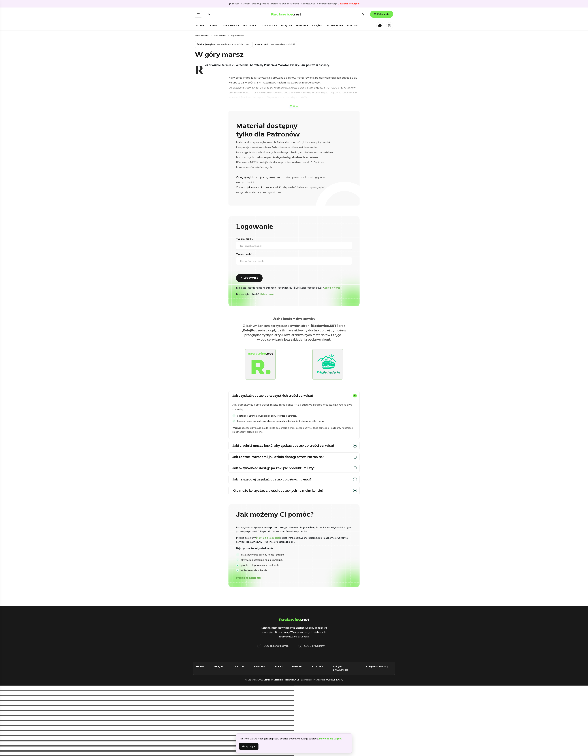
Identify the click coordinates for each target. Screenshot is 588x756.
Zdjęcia (286, 25)
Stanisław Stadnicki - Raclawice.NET (282, 680)
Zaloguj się (383, 14)
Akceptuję (247, 746)
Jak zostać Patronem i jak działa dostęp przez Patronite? (278, 457)
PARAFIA (297, 666)
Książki (317, 25)
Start (200, 25)
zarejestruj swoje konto (269, 177)
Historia (249, 25)
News (213, 25)
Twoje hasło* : (245, 254)
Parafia (301, 25)
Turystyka (267, 25)
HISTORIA (259, 666)
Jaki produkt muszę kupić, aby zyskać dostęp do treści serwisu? (283, 445)
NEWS (200, 666)
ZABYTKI (238, 666)
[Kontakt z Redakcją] (268, 537)
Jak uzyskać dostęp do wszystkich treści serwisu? (273, 395)
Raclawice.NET (202, 35)
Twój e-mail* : (244, 239)
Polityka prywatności (340, 668)
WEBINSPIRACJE (334, 680)
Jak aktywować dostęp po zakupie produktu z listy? (273, 468)
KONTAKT (317, 666)
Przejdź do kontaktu (248, 577)
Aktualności (220, 35)
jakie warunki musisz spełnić (264, 187)
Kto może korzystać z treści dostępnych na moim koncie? (278, 490)
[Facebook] (379, 25)
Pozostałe (334, 25)
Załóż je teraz (332, 287)
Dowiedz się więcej (349, 3)
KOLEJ (279, 666)
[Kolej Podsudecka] (389, 25)
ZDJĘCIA (218, 666)
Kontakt (353, 25)
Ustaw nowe (267, 294)
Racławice (230, 25)
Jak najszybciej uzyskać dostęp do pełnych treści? (271, 479)
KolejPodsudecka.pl (377, 666)
